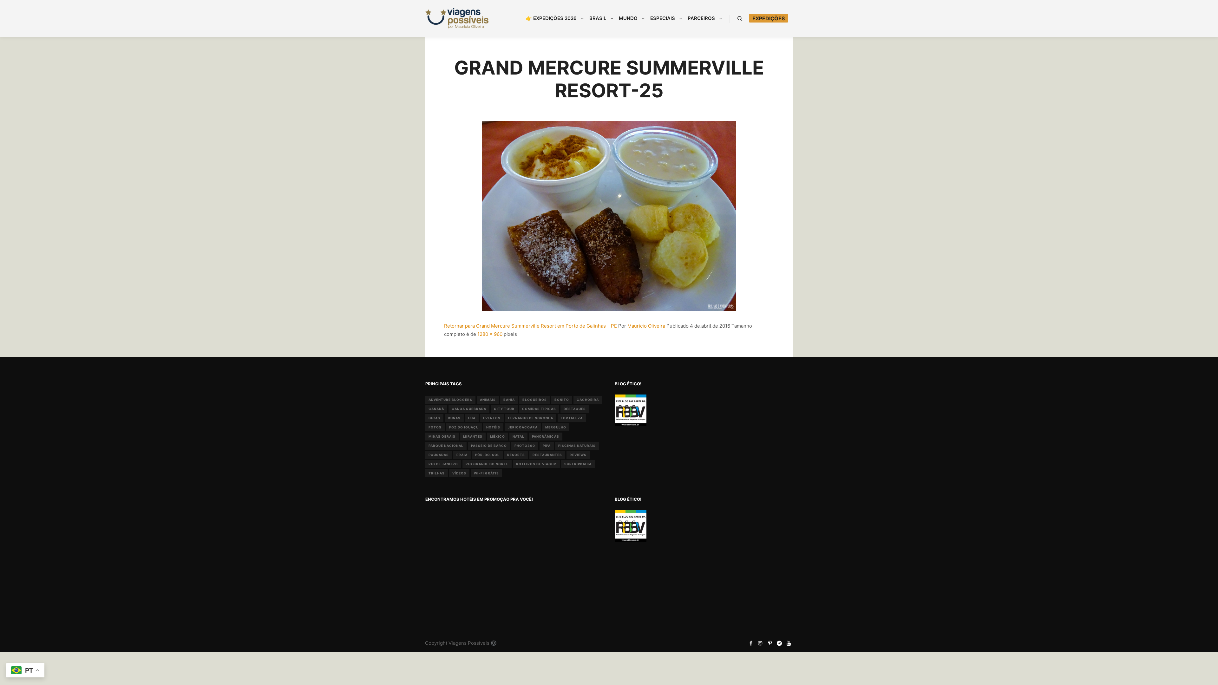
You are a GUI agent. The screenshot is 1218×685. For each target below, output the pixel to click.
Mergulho (555, 427)
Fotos (435, 427)
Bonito (561, 399)
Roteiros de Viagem (536, 464)
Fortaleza (572, 418)
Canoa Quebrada (469, 409)
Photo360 (524, 445)
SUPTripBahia (578, 464)
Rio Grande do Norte (487, 464)
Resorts (516, 455)
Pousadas (439, 455)
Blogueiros (534, 399)
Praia (462, 455)
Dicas (434, 418)
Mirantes (472, 436)
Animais (488, 399)
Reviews (578, 455)
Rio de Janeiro (443, 464)
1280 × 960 (489, 334)
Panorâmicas (545, 436)
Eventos (492, 418)
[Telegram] (779, 643)
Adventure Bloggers (450, 399)
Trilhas (437, 473)
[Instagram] (760, 643)
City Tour (504, 409)
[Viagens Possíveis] (456, 18)
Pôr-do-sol (487, 455)
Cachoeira (588, 399)
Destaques (575, 409)
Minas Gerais (442, 436)
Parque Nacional (446, 445)
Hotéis (493, 427)
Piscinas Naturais (577, 445)
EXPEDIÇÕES (768, 18)
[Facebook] (751, 643)
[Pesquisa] (740, 19)
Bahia (509, 399)
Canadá (436, 409)
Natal (518, 436)
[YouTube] (789, 643)
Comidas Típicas (539, 409)
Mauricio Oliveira (646, 326)
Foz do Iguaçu (464, 427)
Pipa (547, 445)
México (497, 436)
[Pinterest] (770, 643)
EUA (471, 418)
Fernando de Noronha (530, 418)
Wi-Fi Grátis (486, 473)
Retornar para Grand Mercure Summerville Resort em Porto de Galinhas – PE (530, 326)
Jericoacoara (523, 427)
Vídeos (459, 473)
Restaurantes (547, 455)
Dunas (454, 418)
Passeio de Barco (489, 445)
